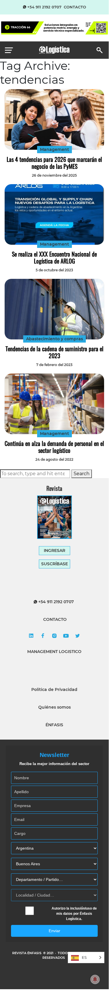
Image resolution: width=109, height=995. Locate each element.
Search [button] (82, 473)
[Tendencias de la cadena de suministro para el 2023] (54, 309)
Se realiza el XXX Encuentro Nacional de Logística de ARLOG (54, 257)
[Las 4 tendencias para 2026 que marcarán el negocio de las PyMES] (54, 119)
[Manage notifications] (95, 979)
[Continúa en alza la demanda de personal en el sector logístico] (54, 403)
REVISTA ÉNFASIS (27, 953)
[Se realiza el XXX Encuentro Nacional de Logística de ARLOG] (54, 214)
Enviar (54, 930)
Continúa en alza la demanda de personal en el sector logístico (54, 447)
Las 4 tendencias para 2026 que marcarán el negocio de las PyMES (54, 163)
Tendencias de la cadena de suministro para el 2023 (54, 352)
